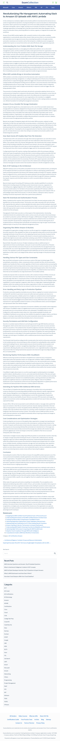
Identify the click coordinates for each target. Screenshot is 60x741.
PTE (5, 689)
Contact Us (19, 723)
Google (6, 640)
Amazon (20, 7)
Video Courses (23, 716)
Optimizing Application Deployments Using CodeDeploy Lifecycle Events (25, 521)
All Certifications (13, 536)
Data (5, 628)
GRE (5, 643)
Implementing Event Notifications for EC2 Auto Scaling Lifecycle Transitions (26, 523)
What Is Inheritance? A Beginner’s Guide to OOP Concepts (20, 567)
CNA (5, 615)
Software (6, 695)
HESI (5, 646)
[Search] (55, 553)
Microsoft (5, 7)
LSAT (5, 661)
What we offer (33, 716)
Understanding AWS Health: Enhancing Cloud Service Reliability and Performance (28, 527)
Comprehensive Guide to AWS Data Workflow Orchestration (22, 532)
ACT (5, 588)
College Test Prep (9, 618)
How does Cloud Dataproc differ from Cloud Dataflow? (19, 576)
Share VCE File (44, 716)
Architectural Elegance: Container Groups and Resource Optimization (22, 540)
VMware (29, 7)
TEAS (5, 698)
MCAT (6, 664)
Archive (36, 719)
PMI (36, 7)
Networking (7, 674)
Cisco (13, 7)
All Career (7, 591)
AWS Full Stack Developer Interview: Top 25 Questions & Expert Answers (24, 570)
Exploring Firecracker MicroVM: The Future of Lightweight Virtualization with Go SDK (27, 543)
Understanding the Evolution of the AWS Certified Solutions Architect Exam (26, 517)
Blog (42, 719)
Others (6, 677)
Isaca (52, 7)
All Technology (8, 597)
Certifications (8, 606)
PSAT (5, 686)
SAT (5, 692)
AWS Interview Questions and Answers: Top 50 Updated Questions (22, 564)
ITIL (47, 7)
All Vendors (13, 716)
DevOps (6, 631)
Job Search (7, 658)
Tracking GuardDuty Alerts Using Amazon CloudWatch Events (23, 519)
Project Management (10, 683)
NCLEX (6, 671)
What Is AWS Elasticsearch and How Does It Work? (18, 573)
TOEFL (6, 701)
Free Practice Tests (26, 719)
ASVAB (6, 603)
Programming (8, 680)
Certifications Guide (13, 719)
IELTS (5, 649)
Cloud (6, 612)
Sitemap (48, 719)
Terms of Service (29, 723)
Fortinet (6, 634)
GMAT (6, 637)
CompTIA (6, 621)
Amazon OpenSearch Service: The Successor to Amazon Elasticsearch (24, 525)
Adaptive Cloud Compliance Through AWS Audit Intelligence (22, 531)
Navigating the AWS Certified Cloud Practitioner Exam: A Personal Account (26, 515)
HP (41, 7)
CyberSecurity (8, 624)
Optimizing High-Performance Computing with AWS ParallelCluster (24, 529)
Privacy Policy (40, 723)
